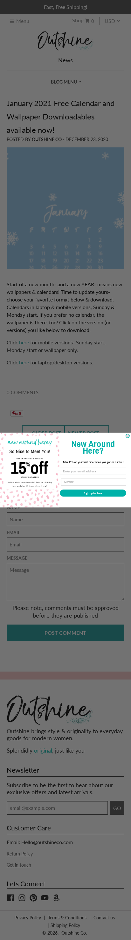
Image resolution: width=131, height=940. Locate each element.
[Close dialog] (128, 436)
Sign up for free (93, 493)
